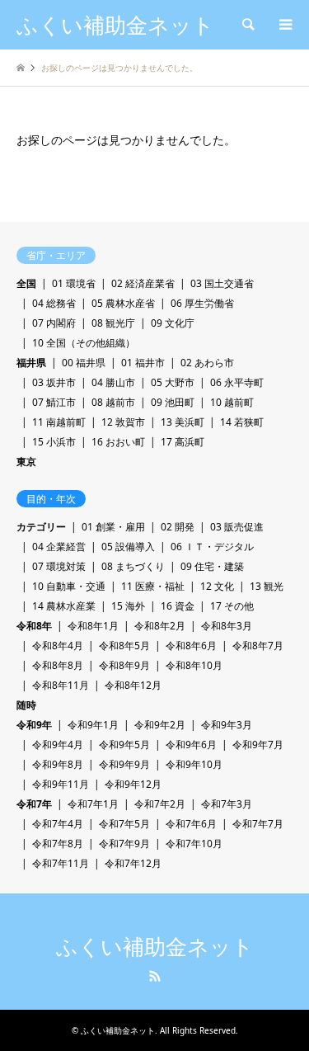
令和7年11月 (60, 863)
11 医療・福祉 (153, 586)
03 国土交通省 (222, 283)
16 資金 (177, 606)
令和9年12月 (133, 784)
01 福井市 (143, 363)
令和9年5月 (124, 745)
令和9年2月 (159, 725)
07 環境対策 (59, 566)
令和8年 (34, 626)
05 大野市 (172, 382)
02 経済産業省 (143, 283)
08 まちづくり (133, 566)
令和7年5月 (124, 824)
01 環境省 (74, 283)
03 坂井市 (54, 382)
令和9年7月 (257, 745)
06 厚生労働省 (202, 303)
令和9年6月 (191, 745)
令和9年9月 (124, 764)
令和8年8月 (57, 665)
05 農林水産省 (123, 303)
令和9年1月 (93, 725)
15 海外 (128, 606)
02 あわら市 (207, 363)
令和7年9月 (124, 844)
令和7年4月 (57, 824)
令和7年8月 (57, 844)
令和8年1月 (93, 626)
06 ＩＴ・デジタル (212, 547)
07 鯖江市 (54, 402)
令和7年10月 (194, 844)
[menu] (284, 24)
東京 (26, 462)
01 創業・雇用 (113, 527)
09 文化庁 (172, 323)
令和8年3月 (226, 626)
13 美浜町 (182, 422)
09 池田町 (172, 402)
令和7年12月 (133, 863)
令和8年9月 (124, 665)
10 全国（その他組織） (83, 343)
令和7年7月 (257, 824)
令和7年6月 (191, 824)
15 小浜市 (54, 442)
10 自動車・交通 (68, 586)
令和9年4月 (57, 745)
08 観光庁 (113, 323)
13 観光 (266, 586)
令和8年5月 (124, 646)
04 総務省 (54, 303)
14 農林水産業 (64, 606)
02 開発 (177, 527)
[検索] (247, 24)
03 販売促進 (237, 527)
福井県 (31, 363)
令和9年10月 (194, 764)
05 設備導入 (128, 547)
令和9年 (34, 725)
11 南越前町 (59, 422)
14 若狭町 (242, 422)
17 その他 (232, 606)
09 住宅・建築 (212, 566)
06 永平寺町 (237, 382)
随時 (26, 705)
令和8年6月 (191, 646)
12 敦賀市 (123, 422)
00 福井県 (83, 363)
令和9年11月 (60, 784)
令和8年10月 (194, 665)
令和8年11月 (60, 685)
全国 (26, 283)
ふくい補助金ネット (155, 947)
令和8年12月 (133, 685)
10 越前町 (232, 402)
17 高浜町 (182, 442)
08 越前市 (113, 402)
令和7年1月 (93, 804)
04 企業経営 (59, 547)
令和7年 (34, 804)
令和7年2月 (159, 804)
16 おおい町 (118, 442)
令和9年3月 (226, 725)
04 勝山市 (113, 382)
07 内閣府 (54, 323)
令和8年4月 (57, 646)
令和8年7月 (257, 646)
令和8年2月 (159, 626)
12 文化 (217, 586)
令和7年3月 (226, 804)
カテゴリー (41, 527)
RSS (155, 976)
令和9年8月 (57, 764)
